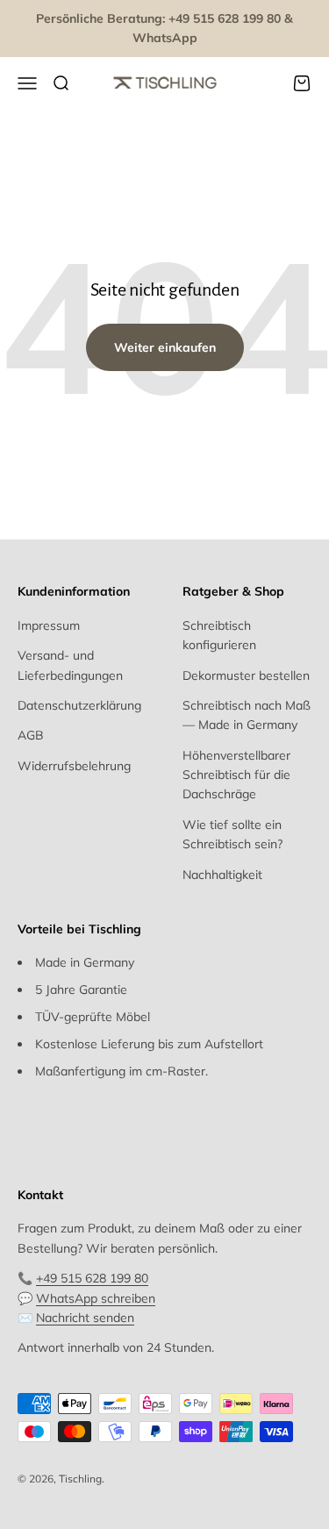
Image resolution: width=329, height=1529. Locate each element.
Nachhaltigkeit (222, 874)
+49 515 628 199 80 (92, 1278)
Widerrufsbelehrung (74, 766)
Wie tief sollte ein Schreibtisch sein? (232, 834)
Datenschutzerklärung (79, 705)
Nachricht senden (85, 1317)
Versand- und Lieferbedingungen (70, 664)
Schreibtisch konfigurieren (219, 635)
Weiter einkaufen (165, 347)
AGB (31, 735)
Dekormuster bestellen (246, 675)
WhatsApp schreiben (95, 1298)
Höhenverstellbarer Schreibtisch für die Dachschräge (236, 775)
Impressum (49, 625)
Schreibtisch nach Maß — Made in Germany (246, 714)
